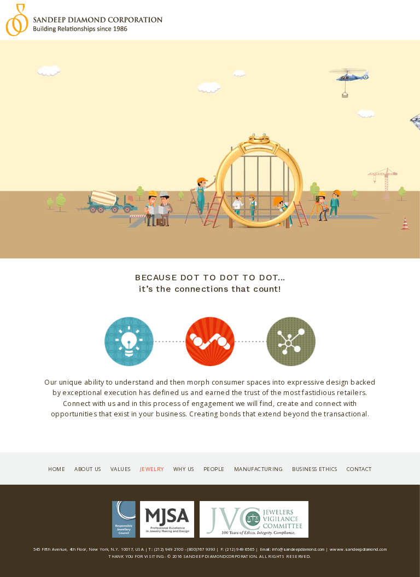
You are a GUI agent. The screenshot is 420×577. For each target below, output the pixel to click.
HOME (56, 469)
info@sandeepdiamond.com (298, 549)
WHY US (183, 469)
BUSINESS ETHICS (314, 469)
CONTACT (359, 469)
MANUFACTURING (258, 469)
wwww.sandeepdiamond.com (358, 549)
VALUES (120, 469)
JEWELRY (152, 469)
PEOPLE (213, 469)
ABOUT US (87, 469)
